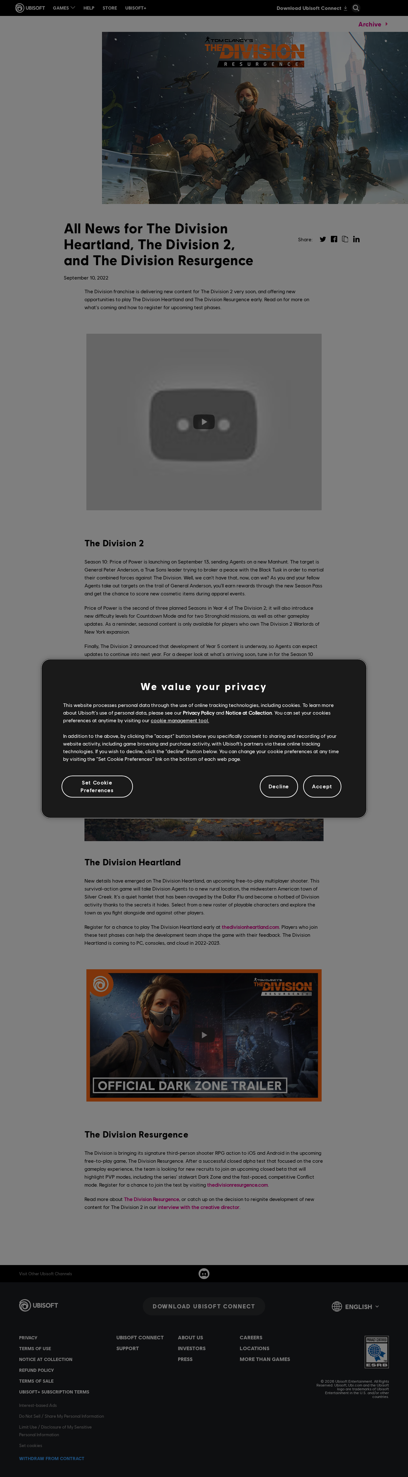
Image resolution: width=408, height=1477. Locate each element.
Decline (279, 786)
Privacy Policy (199, 712)
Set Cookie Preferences (97, 786)
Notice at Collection (249, 712)
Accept (322, 786)
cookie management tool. (180, 720)
